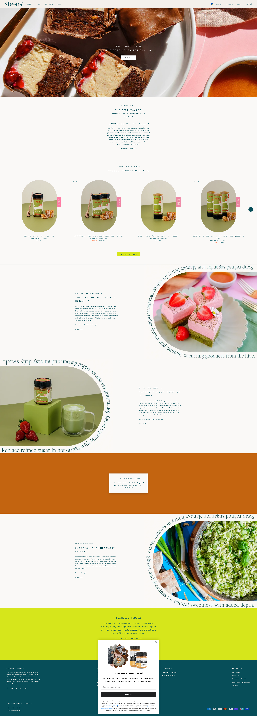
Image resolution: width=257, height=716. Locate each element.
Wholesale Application (169, 672)
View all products (128, 254)
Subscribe (128, 694)
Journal (49, 4)
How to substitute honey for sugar (86, 325)
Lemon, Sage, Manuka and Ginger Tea (151, 419)
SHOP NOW (128, 57)
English (219, 4)
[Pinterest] (16, 688)
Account (230, 4)
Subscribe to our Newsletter (241, 682)
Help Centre (236, 672)
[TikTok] (21, 688)
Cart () (248, 4)
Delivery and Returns (239, 679)
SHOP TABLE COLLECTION (128, 149)
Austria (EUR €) (14, 703)
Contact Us (235, 676)
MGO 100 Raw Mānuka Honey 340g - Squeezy (158, 236)
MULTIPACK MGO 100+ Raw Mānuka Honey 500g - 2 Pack (98, 236)
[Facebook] (7, 688)
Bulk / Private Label (168, 676)
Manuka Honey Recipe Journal (84, 573)
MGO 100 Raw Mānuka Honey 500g (39, 236)
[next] (250, 209)
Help (59, 4)
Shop (29, 4)
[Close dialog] (156, 642)
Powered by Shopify (14, 711)
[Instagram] (12, 688)
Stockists (235, 685)
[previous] (6, 209)
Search (238, 4)
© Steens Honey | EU (16, 708)
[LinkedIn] (25, 688)
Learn (38, 4)
